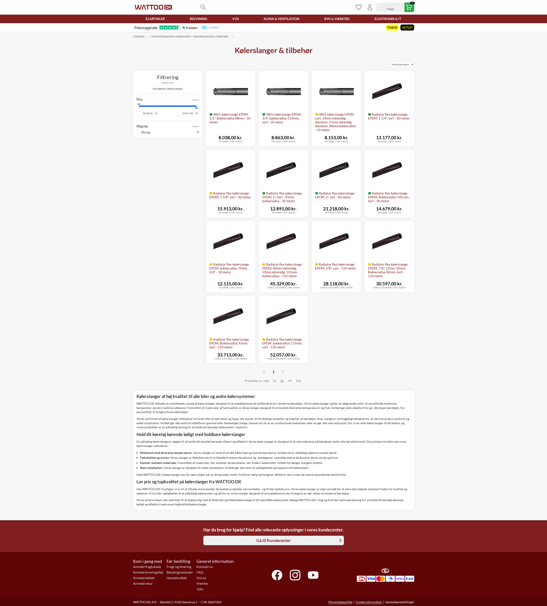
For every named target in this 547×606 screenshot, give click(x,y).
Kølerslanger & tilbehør (210, 36)
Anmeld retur (143, 583)
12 (274, 381)
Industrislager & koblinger (171, 36)
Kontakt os (204, 567)
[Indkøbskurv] (395, 7)
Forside (138, 36)
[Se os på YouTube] (313, 575)
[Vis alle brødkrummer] (232, 36)
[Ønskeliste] (358, 7)
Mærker (202, 583)
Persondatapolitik (340, 602)
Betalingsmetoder (180, 572)
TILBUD (392, 27)
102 (298, 381)
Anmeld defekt (144, 578)
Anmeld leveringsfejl (148, 572)
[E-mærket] (210, 27)
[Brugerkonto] (370, 7)
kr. (156, 113)
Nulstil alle (167, 82)
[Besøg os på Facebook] (277, 575)
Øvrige (145, 132)
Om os (201, 578)
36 (282, 381)
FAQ (199, 572)
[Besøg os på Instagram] (295, 575)
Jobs (199, 589)
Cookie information (369, 602)
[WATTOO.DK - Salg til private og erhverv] (153, 7)
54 (289, 381)
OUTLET (407, 27)
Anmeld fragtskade (147, 567)
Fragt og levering (179, 567)
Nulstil (195, 99)
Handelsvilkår (177, 578)
